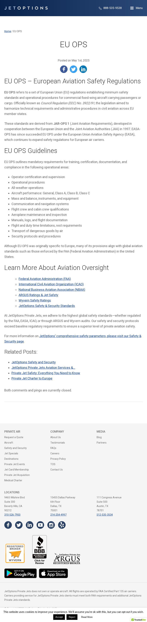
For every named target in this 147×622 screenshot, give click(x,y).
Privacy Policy (58, 458)
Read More (87, 617)
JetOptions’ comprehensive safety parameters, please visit (81, 336)
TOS (52, 464)
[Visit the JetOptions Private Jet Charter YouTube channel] (40, 525)
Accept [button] (59, 617)
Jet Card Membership (16, 469)
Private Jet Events (14, 464)
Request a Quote (13, 437)
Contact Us (56, 469)
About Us (55, 437)
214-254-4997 (58, 514)
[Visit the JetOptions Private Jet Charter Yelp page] (62, 525)
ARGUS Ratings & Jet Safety (38, 295)
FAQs (53, 448)
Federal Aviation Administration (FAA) (45, 279)
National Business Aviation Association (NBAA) (52, 290)
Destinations (11, 458)
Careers (54, 453)
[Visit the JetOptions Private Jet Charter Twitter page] (19, 525)
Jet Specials (11, 453)
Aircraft (8, 442)
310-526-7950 (12, 514)
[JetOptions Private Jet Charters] (26, 8)
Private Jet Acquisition (17, 475)
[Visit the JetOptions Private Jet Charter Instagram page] (51, 525)
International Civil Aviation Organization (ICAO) (51, 284)
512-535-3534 (105, 514)
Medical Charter (13, 480)
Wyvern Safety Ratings (35, 300)
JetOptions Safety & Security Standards (47, 306)
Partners (101, 442)
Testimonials (57, 442)
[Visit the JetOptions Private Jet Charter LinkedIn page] (29, 525)
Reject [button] (72, 617)
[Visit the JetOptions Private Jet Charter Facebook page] (8, 525)
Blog (99, 437)
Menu (139, 8)
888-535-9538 (112, 8)
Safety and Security (15, 448)
